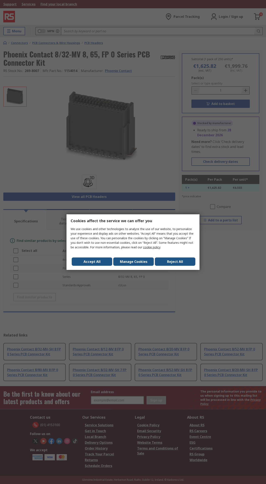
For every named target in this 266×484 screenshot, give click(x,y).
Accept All (92, 261)
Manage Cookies (133, 261)
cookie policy (151, 247)
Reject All (175, 261)
